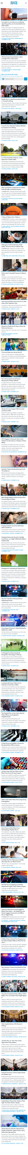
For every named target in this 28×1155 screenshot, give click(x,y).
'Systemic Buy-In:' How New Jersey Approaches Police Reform (11, 1041)
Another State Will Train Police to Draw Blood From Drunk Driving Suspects (12, 772)
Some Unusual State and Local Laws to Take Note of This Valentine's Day (13, 302)
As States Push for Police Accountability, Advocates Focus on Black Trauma (12, 860)
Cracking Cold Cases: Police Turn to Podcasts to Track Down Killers (11, 684)
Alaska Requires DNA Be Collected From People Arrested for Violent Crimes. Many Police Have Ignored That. (13, 1130)
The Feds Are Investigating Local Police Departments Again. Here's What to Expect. (13, 885)
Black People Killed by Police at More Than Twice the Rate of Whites (13, 498)
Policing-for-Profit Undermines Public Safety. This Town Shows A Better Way (12, 245)
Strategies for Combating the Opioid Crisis (13, 568)
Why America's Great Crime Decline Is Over (13, 967)
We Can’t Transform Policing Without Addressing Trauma (11, 599)
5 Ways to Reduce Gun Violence (10, 217)
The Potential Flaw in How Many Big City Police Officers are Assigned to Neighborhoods (12, 714)
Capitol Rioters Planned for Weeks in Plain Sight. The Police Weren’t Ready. (13, 1102)
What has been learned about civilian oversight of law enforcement (12, 57)
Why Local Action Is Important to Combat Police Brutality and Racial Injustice (13, 188)
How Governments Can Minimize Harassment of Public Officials (10, 379)
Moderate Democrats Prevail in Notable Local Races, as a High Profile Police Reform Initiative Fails (13, 539)
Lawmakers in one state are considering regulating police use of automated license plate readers (13, 23)
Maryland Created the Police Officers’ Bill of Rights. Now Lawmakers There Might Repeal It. (13, 995)
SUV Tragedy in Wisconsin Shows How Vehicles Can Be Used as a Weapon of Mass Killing (13, 440)
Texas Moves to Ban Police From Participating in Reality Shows (10, 829)
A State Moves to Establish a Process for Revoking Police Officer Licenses (12, 744)
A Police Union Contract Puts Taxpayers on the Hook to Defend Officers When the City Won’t (13, 940)
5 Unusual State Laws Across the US (11, 352)
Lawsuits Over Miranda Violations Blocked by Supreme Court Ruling (13, 126)
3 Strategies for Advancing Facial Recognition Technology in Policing (11, 653)
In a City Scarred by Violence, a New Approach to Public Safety (11, 158)
